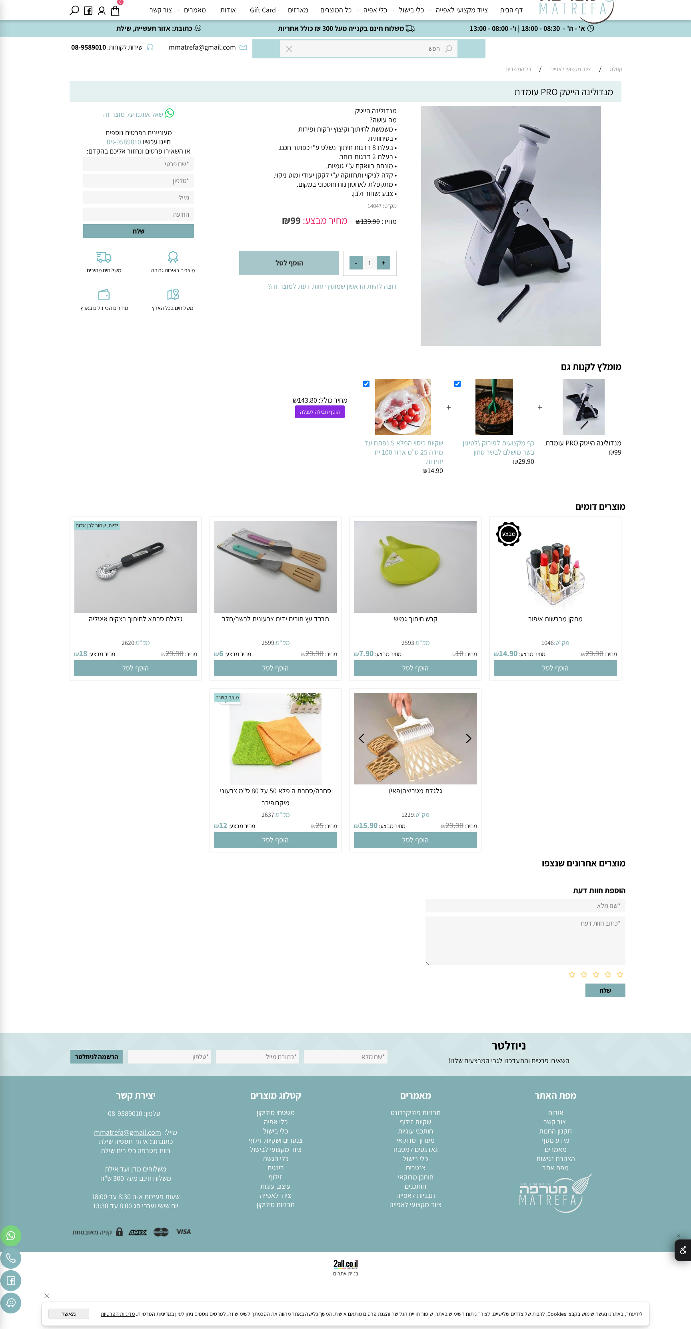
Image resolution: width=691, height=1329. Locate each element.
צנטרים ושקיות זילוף (276, 1140)
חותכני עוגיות (415, 1130)
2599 (268, 643)
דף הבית (511, 9)
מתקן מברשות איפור (555, 618)
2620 (128, 643)
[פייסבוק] (88, 10)
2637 (268, 814)
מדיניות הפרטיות (118, 1313)
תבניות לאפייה (415, 1195)
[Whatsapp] (10, 1237)
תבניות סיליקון (276, 1204)
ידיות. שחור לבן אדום (97, 525)
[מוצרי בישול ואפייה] (578, 12)
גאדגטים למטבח (415, 1149)
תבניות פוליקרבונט (416, 1112)
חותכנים (415, 1186)
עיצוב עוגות (275, 1186)
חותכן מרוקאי (415, 1176)
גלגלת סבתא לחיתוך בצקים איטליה (136, 618)
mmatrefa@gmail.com (127, 1132)
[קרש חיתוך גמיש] (415, 610)
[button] (555, 668)
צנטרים (415, 1167)
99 (295, 220)
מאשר (69, 1314)
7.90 (366, 653)
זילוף (275, 1176)
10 (459, 653)
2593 (407, 643)
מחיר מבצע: (324, 220)
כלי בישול (411, 9)
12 (223, 825)
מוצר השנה (227, 697)
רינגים (276, 1167)
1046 (547, 643)
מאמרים (195, 9)
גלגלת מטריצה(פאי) (415, 790)
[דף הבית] (555, 1192)
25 (320, 825)
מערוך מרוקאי (416, 1140)
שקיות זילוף (415, 1121)
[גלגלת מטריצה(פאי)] (415, 781)
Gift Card (263, 9)
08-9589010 (125, 1113)
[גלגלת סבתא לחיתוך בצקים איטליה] (135, 610)
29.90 (594, 653)
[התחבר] (101, 10)
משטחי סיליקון (276, 1112)
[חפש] (74, 10)
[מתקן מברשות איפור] (555, 610)
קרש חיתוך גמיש (415, 618)
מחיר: (388, 221)
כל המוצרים (335, 9)
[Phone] (10, 1260)
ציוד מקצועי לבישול (276, 1149)
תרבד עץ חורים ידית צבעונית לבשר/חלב (275, 618)
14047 (374, 206)
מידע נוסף (555, 1140)
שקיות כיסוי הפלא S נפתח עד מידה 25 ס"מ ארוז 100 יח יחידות (403, 452)
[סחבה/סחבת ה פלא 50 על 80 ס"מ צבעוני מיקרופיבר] (276, 782)
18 (83, 653)
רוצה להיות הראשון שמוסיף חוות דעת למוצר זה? (332, 286)
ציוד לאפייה (275, 1195)
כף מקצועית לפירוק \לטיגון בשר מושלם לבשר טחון (498, 447)
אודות (228, 9)
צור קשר (161, 9)
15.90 (368, 825)
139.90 (370, 221)
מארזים (298, 9)
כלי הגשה (275, 1158)
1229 (407, 814)
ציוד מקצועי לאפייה (462, 9)
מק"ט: (390, 206)
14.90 (508, 653)
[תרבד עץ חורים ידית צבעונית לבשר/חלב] (275, 610)
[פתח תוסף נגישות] (683, 1250)
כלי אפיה (375, 9)
